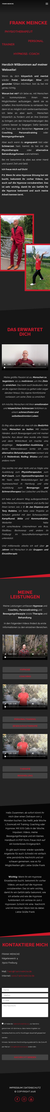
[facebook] (17, 1099)
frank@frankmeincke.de (19, 971)
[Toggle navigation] (47, 4)
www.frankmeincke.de (22, 975)
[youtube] (31, 1099)
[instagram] (24, 1099)
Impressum (15, 1087)
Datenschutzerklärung (21, 1024)
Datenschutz (32, 1087)
